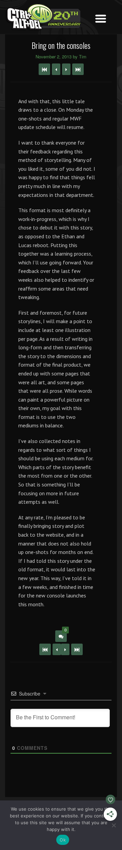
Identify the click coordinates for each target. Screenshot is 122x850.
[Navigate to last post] (78, 69)
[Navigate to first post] (44, 69)
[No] (113, 825)
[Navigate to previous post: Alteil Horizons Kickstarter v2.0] (56, 69)
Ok (63, 840)
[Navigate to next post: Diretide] (66, 69)
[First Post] (45, 649)
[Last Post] (77, 649)
